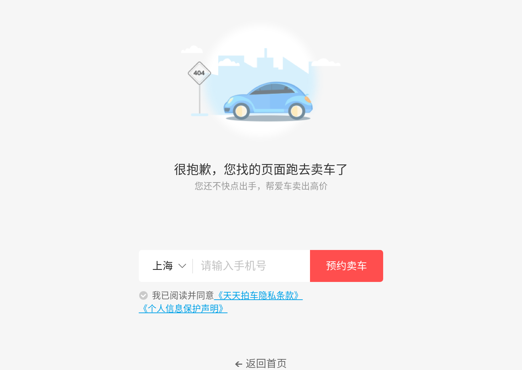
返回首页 (266, 363)
